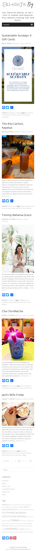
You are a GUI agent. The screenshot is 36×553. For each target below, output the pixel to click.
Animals (26, 504)
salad (16, 455)
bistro (17, 453)
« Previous (6, 461)
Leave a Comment (25, 43)
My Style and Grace (20, 302)
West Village (22, 455)
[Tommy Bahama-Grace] (18, 272)
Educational (20, 512)
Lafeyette (15, 388)
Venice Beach (20, 532)
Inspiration (11, 300)
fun (29, 516)
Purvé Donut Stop (28, 525)
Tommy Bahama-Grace (16, 215)
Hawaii (19, 115)
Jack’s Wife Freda (13, 395)
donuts (19, 509)
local (15, 523)
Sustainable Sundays (14, 113)
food (9, 208)
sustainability (26, 115)
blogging (22, 300)
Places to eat (12, 206)
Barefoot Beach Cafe (9, 507)
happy (9, 520)
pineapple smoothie (13, 525)
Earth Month (31, 509)
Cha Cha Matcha (12, 311)
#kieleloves (5, 504)
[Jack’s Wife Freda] (18, 425)
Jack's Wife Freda (10, 523)
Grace (27, 300)
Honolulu (25, 520)
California (26, 507)
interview (11, 302)
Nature (27, 523)
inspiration (5, 302)
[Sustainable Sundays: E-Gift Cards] (18, 103)
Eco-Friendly (29, 113)
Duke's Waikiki (24, 509)
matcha (21, 388)
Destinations (12, 509)
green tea (9, 388)
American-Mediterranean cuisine (17, 504)
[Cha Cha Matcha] (18, 360)
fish (27, 453)
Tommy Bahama (10, 532)
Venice (15, 532)
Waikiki (25, 532)
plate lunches (21, 525)
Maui (17, 208)
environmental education (9, 115)
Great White (4, 520)
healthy (21, 520)
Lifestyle (8, 549)
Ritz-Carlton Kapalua (25, 208)
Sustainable (5, 117)
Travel (4, 494)
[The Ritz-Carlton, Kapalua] (18, 178)
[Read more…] (6, 196)
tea (31, 388)
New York (26, 388)
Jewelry (4, 483)
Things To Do (6, 492)
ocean (6, 526)
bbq (15, 507)
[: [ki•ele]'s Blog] (18, 7)
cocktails (4, 208)
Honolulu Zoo (30, 520)
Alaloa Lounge (25, 206)
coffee (4, 388)
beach (32, 206)
